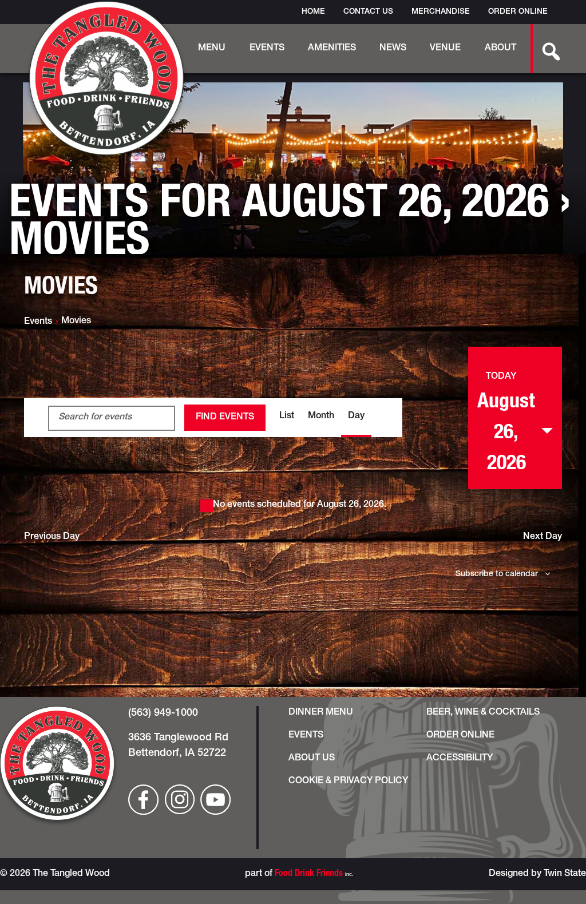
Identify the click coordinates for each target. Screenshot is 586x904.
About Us (311, 758)
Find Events (225, 417)
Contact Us (368, 12)
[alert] (293, 505)
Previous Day (52, 537)
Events (267, 48)
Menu (211, 48)
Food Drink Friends (309, 874)
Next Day (542, 537)
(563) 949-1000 (163, 713)
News (392, 48)
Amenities (332, 48)
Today (501, 377)
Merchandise (440, 12)
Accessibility (459, 758)
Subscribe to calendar (497, 574)
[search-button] (545, 49)
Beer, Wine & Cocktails (483, 712)
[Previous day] (480, 361)
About (500, 48)
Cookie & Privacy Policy (348, 781)
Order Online (518, 12)
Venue (445, 48)
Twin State (565, 874)
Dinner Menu (320, 712)
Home (313, 12)
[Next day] (495, 361)
